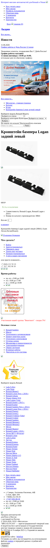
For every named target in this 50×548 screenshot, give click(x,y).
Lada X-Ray (10, 387)
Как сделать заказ (13, 6)
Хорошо (5, 546)
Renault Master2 (12, 429)
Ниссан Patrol (11, 469)
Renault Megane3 (12, 422)
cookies (10, 541)
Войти (8, 245)
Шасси (8, 332)
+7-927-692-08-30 (13, 499)
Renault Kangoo (12, 444)
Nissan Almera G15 (13, 455)
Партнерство (11, 20)
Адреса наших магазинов (16, 256)
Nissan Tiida (10, 460)
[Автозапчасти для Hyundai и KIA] (2, 356)
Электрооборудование (15, 345)
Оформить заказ (12, 249)
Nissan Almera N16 (13, 398)
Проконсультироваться (15, 254)
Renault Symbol (12, 418)
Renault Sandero (12, 330)
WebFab (20, 537)
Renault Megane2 (12, 424)
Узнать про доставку (14, 251)
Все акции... (6, 34)
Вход (9, 24)
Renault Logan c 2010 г (15, 431)
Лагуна (9, 440)
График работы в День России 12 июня (17, 47)
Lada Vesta (10, 389)
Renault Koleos (12, 442)
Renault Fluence (12, 411)
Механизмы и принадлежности (19, 343)
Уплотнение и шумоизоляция (18, 334)
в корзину (5, 225)
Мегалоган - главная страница (18, 103)
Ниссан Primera (12, 466)
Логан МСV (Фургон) (15, 433)
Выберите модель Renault (11, 383)
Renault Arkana (12, 396)
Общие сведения (13, 348)
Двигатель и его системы (16, 352)
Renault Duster (11, 447)
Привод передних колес (16, 337)
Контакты (10, 17)
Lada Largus (11, 438)
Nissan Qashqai (12, 464)
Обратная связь (12, 13)
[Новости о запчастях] (7, 285)
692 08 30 (8, 266)
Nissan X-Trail (11, 458)
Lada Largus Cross (13, 400)
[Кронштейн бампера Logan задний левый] (19, 165)
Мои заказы (11, 9)
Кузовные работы (13, 350)
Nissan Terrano (11, 449)
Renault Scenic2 (12, 413)
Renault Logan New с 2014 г (17, 409)
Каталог (9, 105)
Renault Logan (11, 436)
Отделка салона (12, 341)
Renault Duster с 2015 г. (15, 402)
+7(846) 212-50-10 (13, 497)
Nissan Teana (11, 462)
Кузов (8, 107)
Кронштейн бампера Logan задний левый (23, 110)
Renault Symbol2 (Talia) (15, 416)
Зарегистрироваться (14, 247)
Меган (8, 427)
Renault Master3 (12, 391)
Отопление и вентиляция (16, 339)
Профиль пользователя (15, 11)
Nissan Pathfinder (12, 471)
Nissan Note (10, 451)
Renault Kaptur (12, 405)
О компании (11, 15)
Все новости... (7, 99)
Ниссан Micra (11, 453)
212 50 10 (8, 264)
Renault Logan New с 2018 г (17, 394)
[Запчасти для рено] (9, 285)
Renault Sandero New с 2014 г (18, 407)
